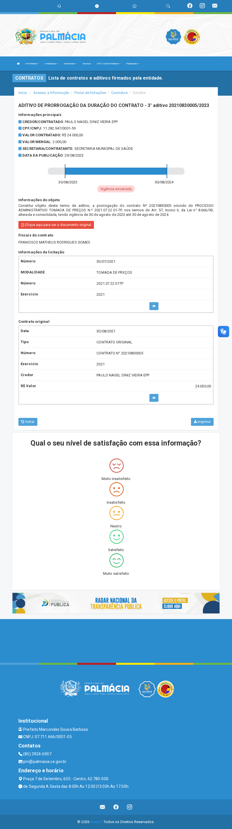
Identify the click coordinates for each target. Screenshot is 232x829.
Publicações (132, 63)
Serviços (86, 63)
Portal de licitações (90, 93)
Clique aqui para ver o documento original (57, 225)
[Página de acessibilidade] (134, 6)
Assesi (96, 822)
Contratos (119, 93)
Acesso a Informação (51, 93)
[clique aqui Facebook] (116, 807)
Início (22, 93)
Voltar (29, 422)
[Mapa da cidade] (116, 640)
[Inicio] (18, 63)
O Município (51, 63)
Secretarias (69, 63)
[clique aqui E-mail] (103, 807)
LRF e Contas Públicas (107, 63)
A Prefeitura (31, 63)
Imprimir (204, 422)
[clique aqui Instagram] (130, 807)
